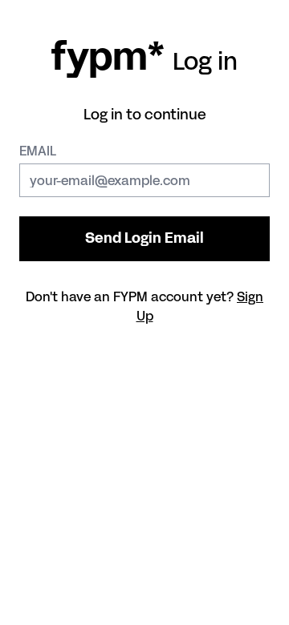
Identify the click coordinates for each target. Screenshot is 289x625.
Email (37, 150)
